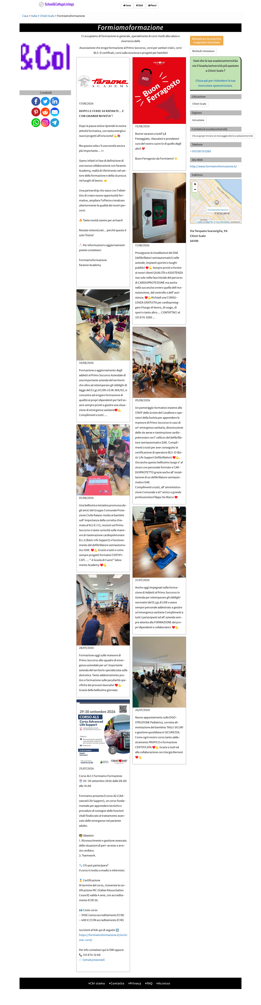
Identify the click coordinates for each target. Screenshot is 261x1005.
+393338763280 (200, 151)
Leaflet (199, 221)
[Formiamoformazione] (217, 202)
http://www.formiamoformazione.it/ (213, 166)
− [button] (195, 189)
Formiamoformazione (218, 209)
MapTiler (209, 221)
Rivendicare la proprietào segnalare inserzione (206, 40)
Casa (128, 5)
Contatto (117, 983)
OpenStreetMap (223, 221)
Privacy (135, 983)
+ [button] (195, 184)
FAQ (150, 983)
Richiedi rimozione (203, 51)
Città (140, 5)
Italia (34, 16)
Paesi (153, 5)
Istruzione (198, 120)
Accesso (164, 983)
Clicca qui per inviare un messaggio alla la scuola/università (222, 136)
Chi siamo (97, 983)
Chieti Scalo (47, 16)
